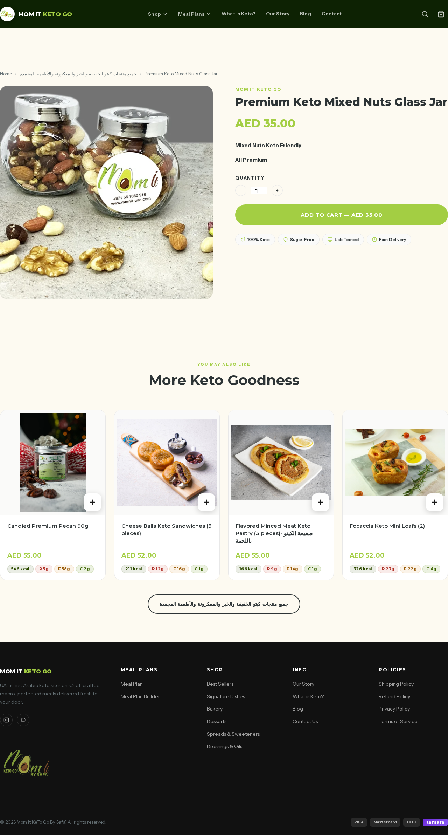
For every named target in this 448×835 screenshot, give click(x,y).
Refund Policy (394, 696)
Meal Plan (132, 684)
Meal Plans (191, 14)
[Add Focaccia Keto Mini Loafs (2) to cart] (434, 502)
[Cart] (441, 14)
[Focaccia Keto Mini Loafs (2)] (395, 462)
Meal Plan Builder (140, 696)
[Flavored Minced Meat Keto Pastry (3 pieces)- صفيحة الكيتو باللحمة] (281, 462)
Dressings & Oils (224, 746)
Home (6, 73)
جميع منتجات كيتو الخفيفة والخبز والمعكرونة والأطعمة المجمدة (78, 73)
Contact (332, 13)
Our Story (277, 13)
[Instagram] (6, 720)
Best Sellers (220, 684)
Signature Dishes (226, 696)
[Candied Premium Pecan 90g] (52, 462)
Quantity (250, 178)
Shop (154, 14)
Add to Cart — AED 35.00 (341, 214)
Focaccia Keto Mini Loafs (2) (387, 526)
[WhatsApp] (23, 720)
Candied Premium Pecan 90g (48, 526)
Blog (305, 13)
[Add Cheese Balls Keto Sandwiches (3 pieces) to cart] (206, 502)
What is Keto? (238, 13)
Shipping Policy (396, 684)
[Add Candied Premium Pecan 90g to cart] (92, 502)
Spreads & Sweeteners (233, 734)
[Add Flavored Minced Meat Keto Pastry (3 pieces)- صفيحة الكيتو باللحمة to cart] (320, 502)
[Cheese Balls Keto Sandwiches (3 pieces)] (166, 462)
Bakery (215, 709)
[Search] (425, 14)
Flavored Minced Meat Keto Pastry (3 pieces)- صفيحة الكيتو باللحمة (274, 533)
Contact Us (305, 721)
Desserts (216, 721)
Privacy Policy (394, 709)
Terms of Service (398, 721)
